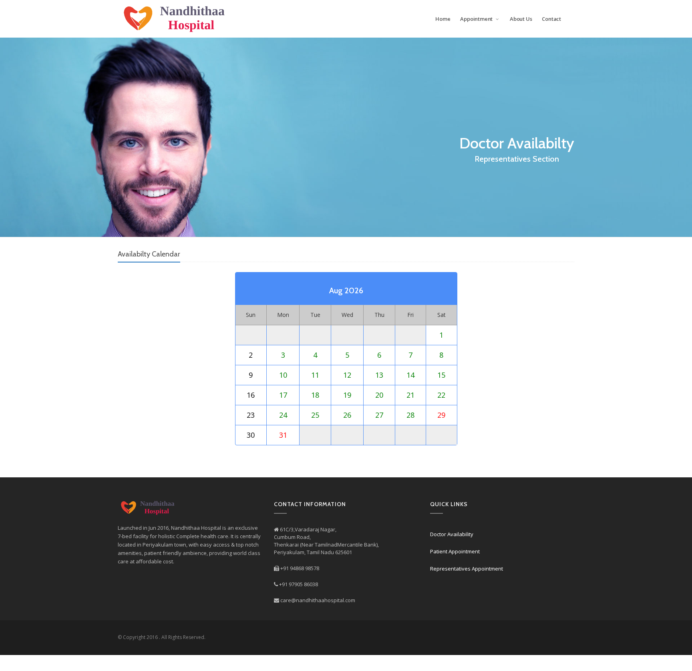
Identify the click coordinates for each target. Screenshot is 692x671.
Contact (551, 18)
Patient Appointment (455, 551)
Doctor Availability (451, 534)
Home (442, 18)
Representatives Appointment (466, 568)
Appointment (477, 18)
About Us (521, 18)
